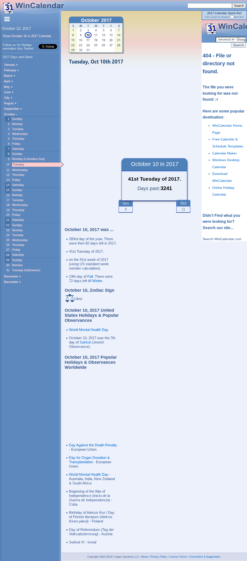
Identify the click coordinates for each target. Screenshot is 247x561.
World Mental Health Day (88, 330)
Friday (16, 143)
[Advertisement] (124, 113)
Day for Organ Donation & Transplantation (89, 459)
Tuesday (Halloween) (26, 270)
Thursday (18, 138)
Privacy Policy (158, 556)
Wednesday (20, 133)
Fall (90, 276)
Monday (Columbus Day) (28, 158)
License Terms (178, 556)
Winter (97, 281)
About (144, 556)
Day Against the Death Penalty (93, 445)
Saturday (18, 148)
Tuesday (17, 129)
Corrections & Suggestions (204, 556)
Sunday (17, 118)
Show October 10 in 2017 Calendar (27, 36)
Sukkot (85, 342)
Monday (17, 123)
